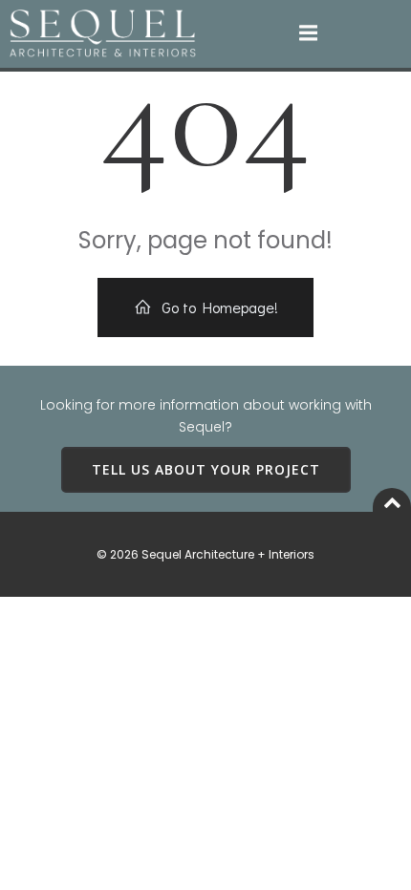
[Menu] (308, 33)
